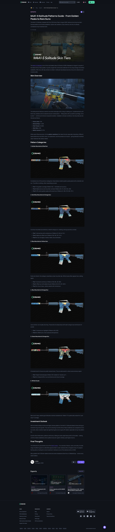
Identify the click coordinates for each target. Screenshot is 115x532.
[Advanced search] (74, 2)
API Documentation (39, 521)
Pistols (60, 528)
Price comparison (22, 511)
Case (25, 528)
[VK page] (87, 516)
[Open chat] (104, 527)
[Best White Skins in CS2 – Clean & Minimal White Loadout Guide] (75, 484)
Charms (28, 528)
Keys (57, 528)
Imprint (48, 511)
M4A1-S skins (54, 445)
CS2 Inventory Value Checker (25, 521)
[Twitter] (81, 516)
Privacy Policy (49, 514)
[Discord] (91, 516)
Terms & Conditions (51, 516)
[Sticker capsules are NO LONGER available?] (57, 484)
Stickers (64, 528)
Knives (33, 528)
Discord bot (37, 516)
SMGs (40, 528)
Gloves (49, 528)
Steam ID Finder (22, 518)
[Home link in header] (23, 2)
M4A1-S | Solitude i (37, 65)
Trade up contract (23, 516)
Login (92, 2)
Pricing (36, 514)
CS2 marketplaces (23, 514)
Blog (36, 511)
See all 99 (81, 471)
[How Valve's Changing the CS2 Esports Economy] (39, 484)
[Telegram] (84, 516)
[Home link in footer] (57, 504)
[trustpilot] (94, 516)
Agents (21, 528)
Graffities (45, 528)
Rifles (37, 528)
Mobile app (37, 518)
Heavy (53, 528)
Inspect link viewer (23, 523)
